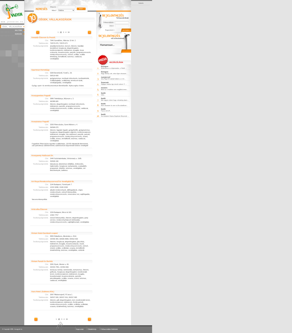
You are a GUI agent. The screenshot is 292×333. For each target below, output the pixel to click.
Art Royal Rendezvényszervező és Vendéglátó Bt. (52, 181)
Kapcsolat (79, 329)
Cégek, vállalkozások (12, 26)
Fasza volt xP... (106, 111)
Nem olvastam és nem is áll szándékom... (114, 105)
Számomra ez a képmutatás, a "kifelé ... (114, 68)
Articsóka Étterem (39, 209)
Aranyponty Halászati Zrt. (42, 155)
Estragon (104, 66)
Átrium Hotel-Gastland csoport (44, 233)
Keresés (12, 34)
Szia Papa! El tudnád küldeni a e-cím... (113, 79)
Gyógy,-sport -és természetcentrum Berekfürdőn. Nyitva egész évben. (58, 86)
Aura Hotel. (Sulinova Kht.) (42, 292)
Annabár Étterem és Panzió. (43, 37)
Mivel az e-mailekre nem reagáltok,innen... (114, 89)
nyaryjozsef (105, 77)
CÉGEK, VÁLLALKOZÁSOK (55, 19)
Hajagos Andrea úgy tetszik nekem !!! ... (114, 84)
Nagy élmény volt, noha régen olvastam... (114, 73)
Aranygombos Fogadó (40, 96)
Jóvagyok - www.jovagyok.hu (12, 11)
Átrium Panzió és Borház (42, 261)
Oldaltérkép (92, 329)
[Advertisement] (141, 50)
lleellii (103, 93)
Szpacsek (105, 82)
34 (69, 32)
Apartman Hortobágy (40, 70)
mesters (104, 88)
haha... (103, 95)
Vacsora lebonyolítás (39, 199)
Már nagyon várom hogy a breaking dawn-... (115, 100)
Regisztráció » (109, 30)
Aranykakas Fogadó (40, 122)
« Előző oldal (37, 32)
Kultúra (12, 30)
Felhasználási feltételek (109, 329)
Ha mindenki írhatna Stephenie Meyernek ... (115, 116)
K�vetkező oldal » (89, 32)
